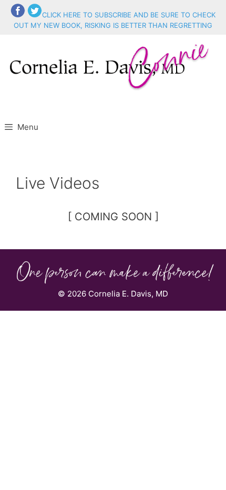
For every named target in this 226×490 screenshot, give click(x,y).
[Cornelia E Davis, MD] (111, 65)
